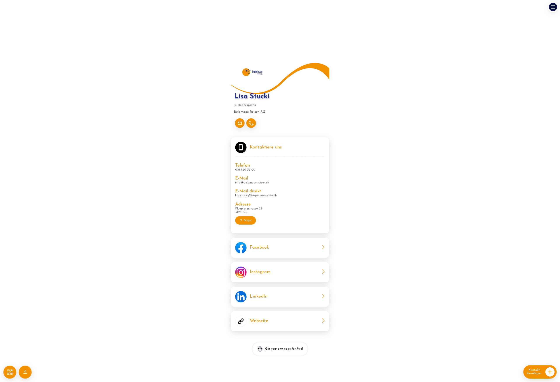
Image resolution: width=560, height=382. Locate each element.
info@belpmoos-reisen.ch (252, 182)
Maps (248, 220)
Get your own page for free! (284, 349)
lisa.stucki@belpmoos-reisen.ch (256, 195)
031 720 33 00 (245, 169)
